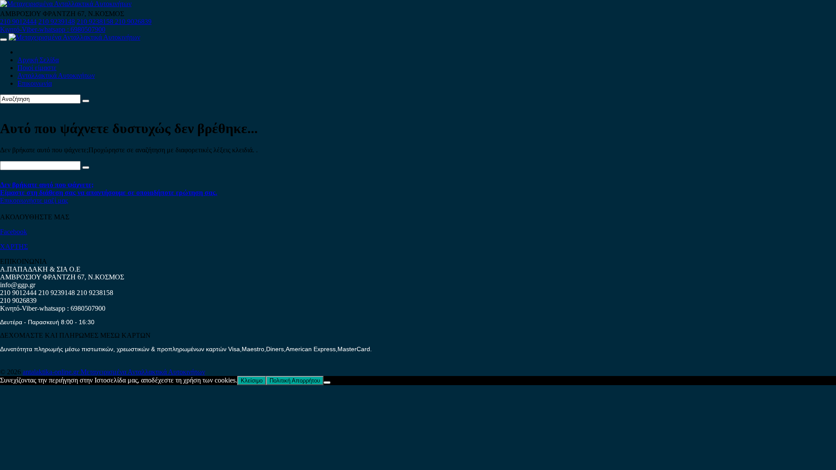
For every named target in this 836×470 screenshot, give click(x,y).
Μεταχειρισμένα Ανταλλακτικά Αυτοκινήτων (143, 372)
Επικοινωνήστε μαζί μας (34, 200)
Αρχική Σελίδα (38, 60)
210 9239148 (56, 21)
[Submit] (85, 101)
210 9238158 (96, 21)
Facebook (13, 231)
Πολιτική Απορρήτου (295, 380)
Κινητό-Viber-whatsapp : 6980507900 (52, 29)
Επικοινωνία (34, 83)
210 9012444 (18, 21)
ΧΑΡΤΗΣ (14, 246)
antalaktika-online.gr (52, 372)
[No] (327, 382)
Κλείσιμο (252, 380)
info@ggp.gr (17, 285)
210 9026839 (133, 21)
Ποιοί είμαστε (37, 67)
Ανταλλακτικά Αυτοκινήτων (56, 75)
